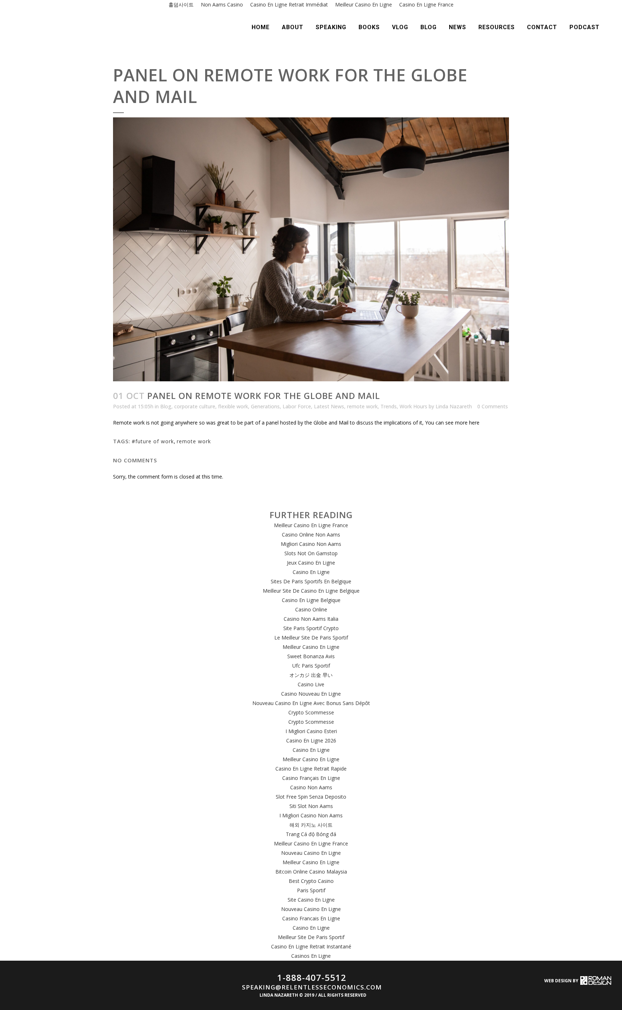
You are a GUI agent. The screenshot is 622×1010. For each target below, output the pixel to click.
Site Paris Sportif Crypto (311, 628)
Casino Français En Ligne (311, 778)
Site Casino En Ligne (311, 899)
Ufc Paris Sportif (311, 665)
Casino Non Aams (311, 787)
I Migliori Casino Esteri (311, 731)
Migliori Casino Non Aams (311, 543)
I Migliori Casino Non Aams (311, 815)
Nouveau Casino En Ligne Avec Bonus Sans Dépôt (311, 703)
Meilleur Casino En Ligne (311, 646)
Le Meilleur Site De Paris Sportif (311, 637)
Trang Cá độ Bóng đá (311, 834)
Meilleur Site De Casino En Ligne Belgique (311, 590)
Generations (265, 406)
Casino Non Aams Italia (311, 618)
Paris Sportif (311, 890)
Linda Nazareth (454, 406)
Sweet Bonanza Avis (311, 656)
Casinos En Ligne (311, 955)
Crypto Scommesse (311, 712)
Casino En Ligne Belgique (311, 600)
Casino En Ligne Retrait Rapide (311, 768)
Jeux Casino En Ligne (311, 562)
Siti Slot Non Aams (311, 806)
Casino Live (311, 684)
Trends (388, 406)
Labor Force (297, 406)
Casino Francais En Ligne (311, 918)
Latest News (329, 406)
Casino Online (311, 609)
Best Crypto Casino (311, 880)
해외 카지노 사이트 (311, 824)
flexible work (233, 406)
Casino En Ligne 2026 (311, 740)
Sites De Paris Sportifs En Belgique (311, 581)
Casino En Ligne (311, 572)
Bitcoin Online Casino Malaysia (311, 871)
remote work (362, 406)
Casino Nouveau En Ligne (311, 693)
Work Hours (413, 406)
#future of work (153, 441)
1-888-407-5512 (311, 977)
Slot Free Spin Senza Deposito (311, 796)
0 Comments (492, 406)
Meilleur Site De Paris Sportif (311, 937)
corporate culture (194, 406)
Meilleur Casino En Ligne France (311, 525)
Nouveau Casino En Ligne (311, 852)
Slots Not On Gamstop (311, 553)
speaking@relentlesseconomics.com (312, 987)
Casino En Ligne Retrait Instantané (311, 946)
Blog (165, 406)
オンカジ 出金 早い (311, 675)
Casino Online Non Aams (311, 534)
